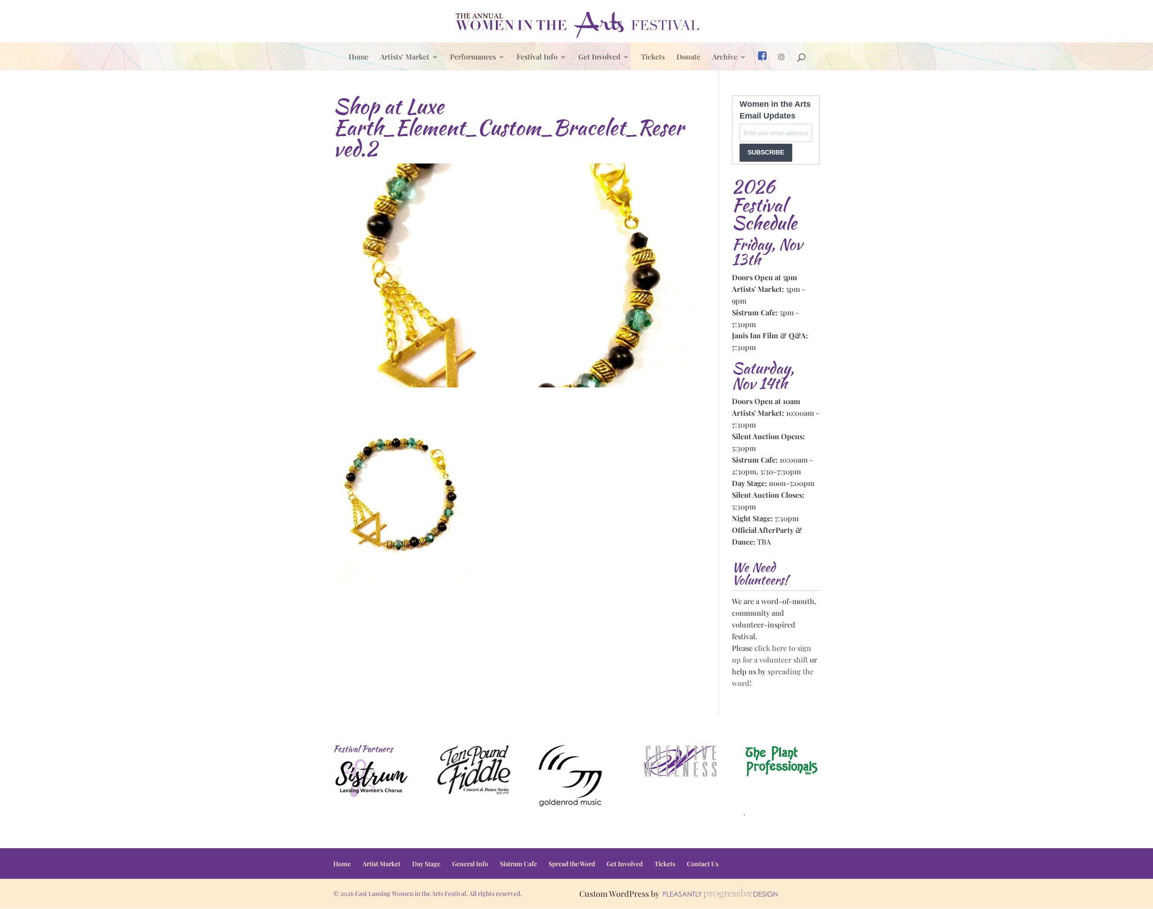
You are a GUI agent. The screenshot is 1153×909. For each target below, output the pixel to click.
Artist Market (381, 863)
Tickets (653, 57)
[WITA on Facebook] (762, 60)
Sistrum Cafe (518, 863)
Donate (688, 57)
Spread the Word (572, 863)
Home (358, 57)
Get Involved (599, 57)
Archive (724, 57)
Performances (473, 57)
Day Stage (426, 863)
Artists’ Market (404, 57)
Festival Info (537, 57)
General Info (470, 863)
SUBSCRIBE (766, 152)
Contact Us (702, 863)
